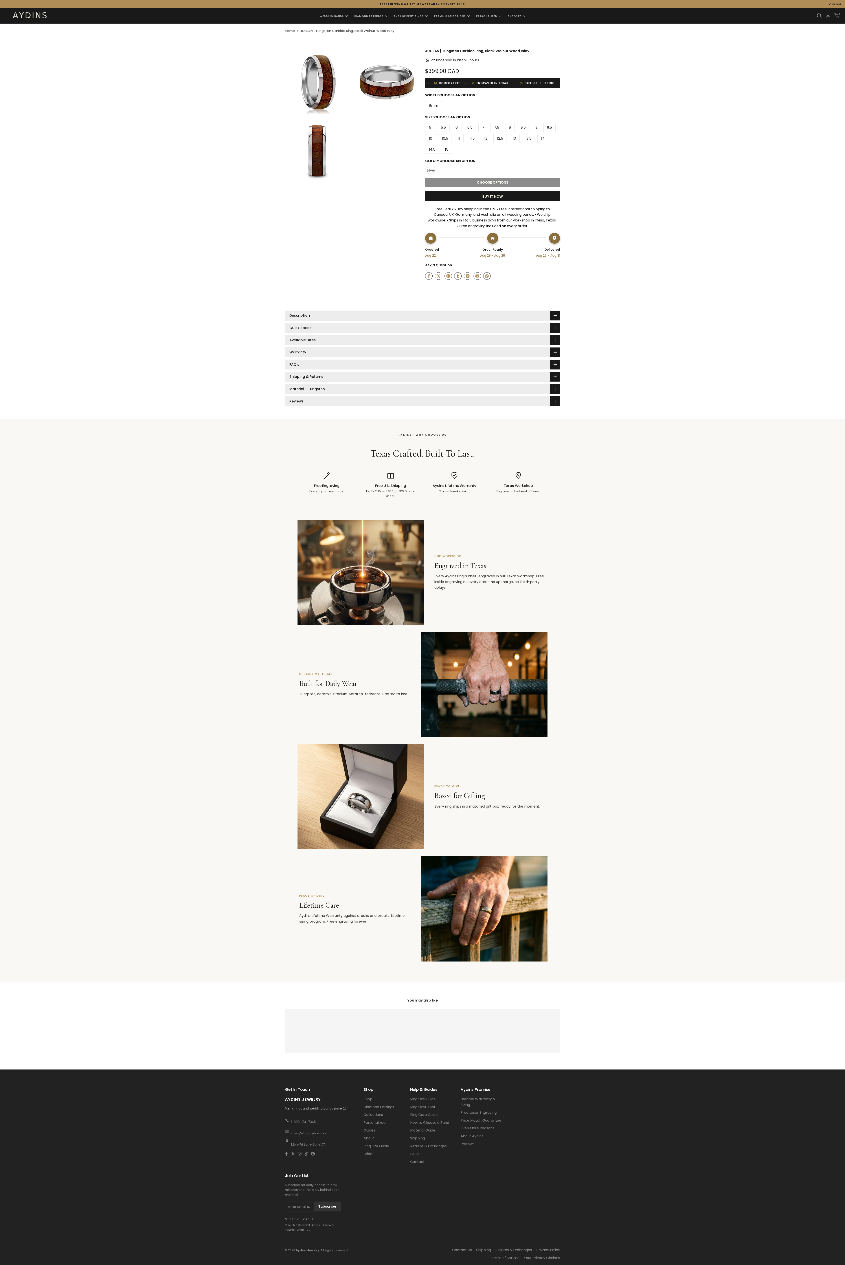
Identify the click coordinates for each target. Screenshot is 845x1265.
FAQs (414, 1153)
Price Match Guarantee (481, 1120)
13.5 (528, 138)
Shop (368, 1099)
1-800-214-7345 (303, 1122)
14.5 (432, 149)
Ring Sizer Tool (422, 1107)
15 (446, 149)
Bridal (368, 1153)
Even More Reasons (477, 1128)
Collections (373, 1114)
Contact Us (462, 1249)
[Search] (819, 15)
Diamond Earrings (379, 1107)
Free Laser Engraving (479, 1112)
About (369, 1138)
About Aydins (472, 1136)
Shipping (417, 1138)
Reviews (467, 1143)
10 (430, 138)
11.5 (472, 138)
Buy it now (492, 196)
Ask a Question (438, 265)
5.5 (443, 127)
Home (290, 30)
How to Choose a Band (429, 1122)
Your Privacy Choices (542, 1257)
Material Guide (422, 1130)
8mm (433, 105)
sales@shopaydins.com (309, 1133)
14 (543, 138)
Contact (417, 1161)
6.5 (469, 127)
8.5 (523, 127)
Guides (369, 1130)
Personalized (375, 1122)
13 (514, 138)
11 (459, 138)
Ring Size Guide (376, 1146)
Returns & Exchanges (428, 1146)
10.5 (445, 138)
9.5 (549, 127)
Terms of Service (505, 1257)
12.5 (500, 138)
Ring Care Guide (424, 1114)
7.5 (496, 127)
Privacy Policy (548, 1249)
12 (485, 138)
